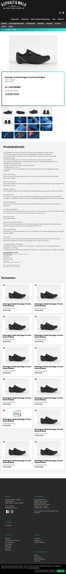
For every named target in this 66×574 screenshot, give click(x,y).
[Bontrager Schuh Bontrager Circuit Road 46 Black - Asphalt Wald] (17, 450)
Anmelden (37, 538)
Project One (15, 19)
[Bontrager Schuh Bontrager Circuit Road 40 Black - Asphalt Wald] (49, 356)
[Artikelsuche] (60, 13)
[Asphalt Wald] (13, 5)
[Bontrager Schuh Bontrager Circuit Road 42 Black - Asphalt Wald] (17, 293)
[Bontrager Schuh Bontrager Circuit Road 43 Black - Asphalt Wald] (49, 387)
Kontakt (36, 555)
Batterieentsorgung (39, 559)
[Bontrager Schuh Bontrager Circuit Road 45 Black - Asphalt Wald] (49, 419)
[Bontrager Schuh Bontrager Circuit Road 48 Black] (33, 53)
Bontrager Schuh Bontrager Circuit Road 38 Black (49, 336)
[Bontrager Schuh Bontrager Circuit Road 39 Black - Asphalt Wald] (17, 356)
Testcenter (25, 19)
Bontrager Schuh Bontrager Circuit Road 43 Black (49, 399)
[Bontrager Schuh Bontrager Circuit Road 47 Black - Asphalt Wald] (49, 450)
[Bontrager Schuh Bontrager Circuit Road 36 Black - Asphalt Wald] (49, 293)
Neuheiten (3, 26)
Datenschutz (37, 557)
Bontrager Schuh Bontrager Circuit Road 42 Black (17, 305)
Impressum (37, 561)
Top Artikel (58, 23)
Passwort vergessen (39, 542)
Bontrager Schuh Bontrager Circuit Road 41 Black (17, 399)
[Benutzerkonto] (63, 12)
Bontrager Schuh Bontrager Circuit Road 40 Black (49, 367)
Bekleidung (49, 23)
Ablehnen (52, 571)
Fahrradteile (40, 23)
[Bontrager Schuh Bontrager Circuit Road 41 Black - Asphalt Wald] (17, 387)
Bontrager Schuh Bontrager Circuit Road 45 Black (49, 430)
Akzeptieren (60, 571)
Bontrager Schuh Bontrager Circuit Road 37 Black (17, 336)
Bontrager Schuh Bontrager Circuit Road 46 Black (17, 461)
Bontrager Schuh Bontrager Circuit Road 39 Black (17, 367)
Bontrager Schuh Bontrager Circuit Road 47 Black (49, 461)
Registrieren (37, 540)
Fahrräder (4, 23)
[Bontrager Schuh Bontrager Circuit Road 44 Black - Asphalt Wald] (17, 414)
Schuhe (14, 30)
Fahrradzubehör (30, 23)
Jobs (54, 19)
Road (19, 30)
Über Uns (61, 19)
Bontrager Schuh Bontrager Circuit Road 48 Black (25, 77)
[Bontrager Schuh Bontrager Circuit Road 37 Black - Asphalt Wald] (17, 324)
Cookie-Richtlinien (33, 568)
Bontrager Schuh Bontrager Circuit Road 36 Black (49, 305)
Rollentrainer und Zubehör (16, 23)
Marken (11, 26)
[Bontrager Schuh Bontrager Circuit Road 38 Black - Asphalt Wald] (49, 324)
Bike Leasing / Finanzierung (40, 19)
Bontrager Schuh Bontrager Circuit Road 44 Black (17, 420)
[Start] (3, 30)
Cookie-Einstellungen (41, 571)
